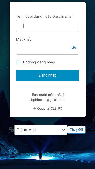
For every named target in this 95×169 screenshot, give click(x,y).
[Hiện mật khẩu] (74, 48)
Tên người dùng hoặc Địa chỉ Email (44, 16)
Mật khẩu (24, 39)
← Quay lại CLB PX (47, 108)
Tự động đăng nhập (38, 62)
